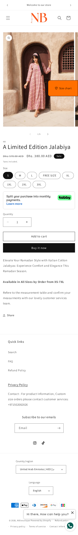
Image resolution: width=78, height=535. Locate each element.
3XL (39, 184)
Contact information (60, 526)
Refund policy (62, 520)
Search (12, 352)
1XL (9, 184)
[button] (8, 18)
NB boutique (23, 520)
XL (68, 175)
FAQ (10, 361)
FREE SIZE (49, 175)
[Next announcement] (70, 5)
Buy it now (39, 248)
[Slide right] (47, 134)
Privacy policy (17, 526)
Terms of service (37, 526)
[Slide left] (30, 134)
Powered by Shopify (41, 520)
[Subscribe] (59, 428)
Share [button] (10, 315)
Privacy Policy (18, 385)
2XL (24, 184)
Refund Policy (17, 370)
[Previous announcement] (7, 5)
